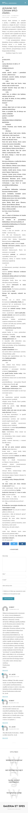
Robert (11, 607)
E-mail (5, 579)
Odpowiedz (5, 670)
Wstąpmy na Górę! (14, 793)
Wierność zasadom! (14, 760)
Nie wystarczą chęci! (14, 770)
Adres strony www (7, 585)
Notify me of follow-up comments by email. (14, 591)
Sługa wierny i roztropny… (14, 781)
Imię (4, 573)
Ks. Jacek (7, 15)
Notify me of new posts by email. (12, 593)
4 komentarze (13, 17)
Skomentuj (5, 555)
